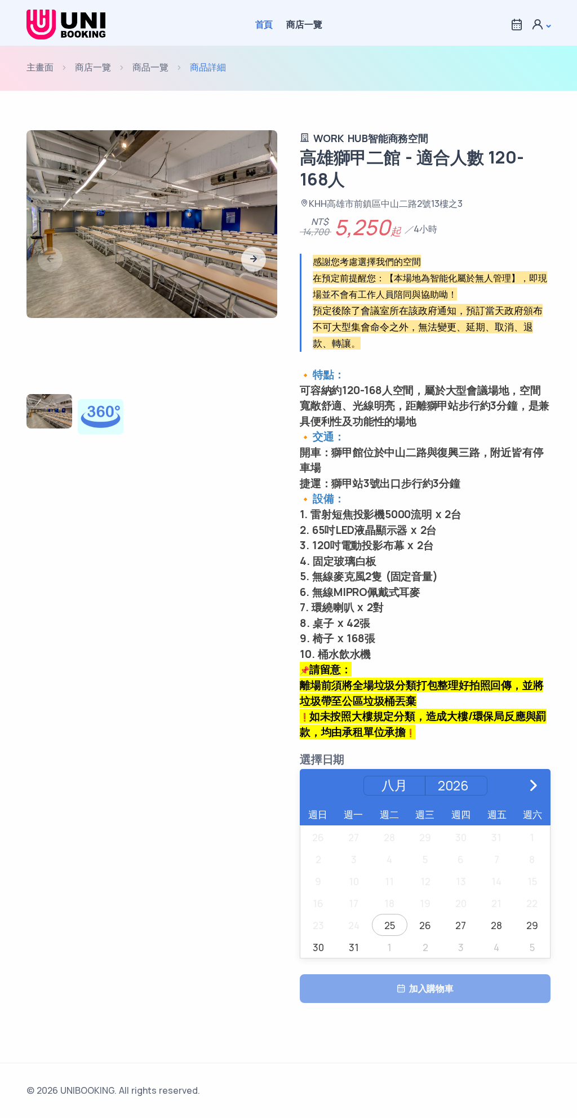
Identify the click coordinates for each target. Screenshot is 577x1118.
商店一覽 (304, 24)
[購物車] (517, 24)
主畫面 (40, 67)
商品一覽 (150, 67)
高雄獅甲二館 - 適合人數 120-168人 (411, 168)
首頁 (264, 24)
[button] (541, 24)
